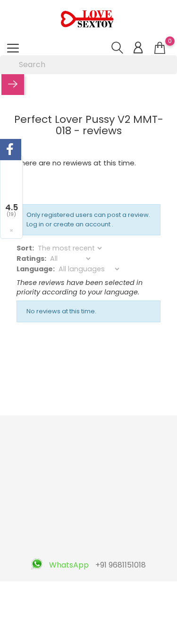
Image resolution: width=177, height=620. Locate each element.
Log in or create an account (69, 224)
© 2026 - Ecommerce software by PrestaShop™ (88, 593)
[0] (159, 48)
